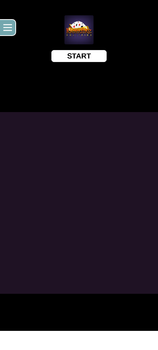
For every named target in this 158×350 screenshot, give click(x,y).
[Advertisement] (79, 340)
